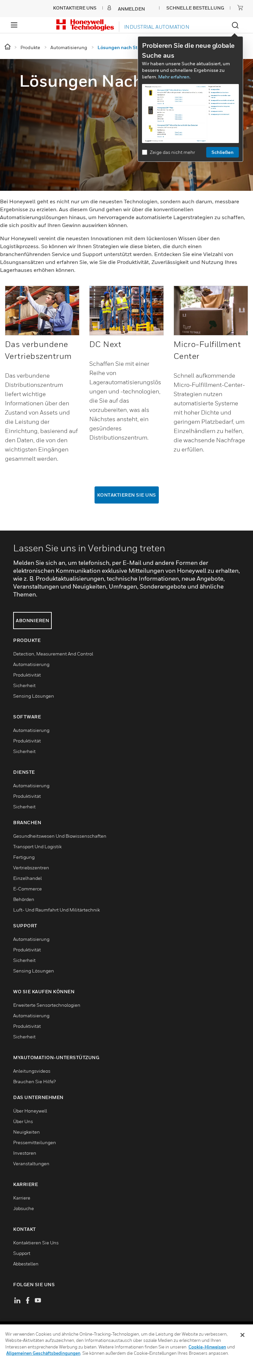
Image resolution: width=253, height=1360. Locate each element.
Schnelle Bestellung (195, 8)
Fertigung (24, 857)
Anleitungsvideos (31, 1071)
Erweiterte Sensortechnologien (46, 1005)
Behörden (23, 899)
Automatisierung (31, 664)
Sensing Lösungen (33, 696)
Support (21, 1253)
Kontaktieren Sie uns (126, 495)
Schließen (222, 152)
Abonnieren (32, 620)
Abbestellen (26, 1263)
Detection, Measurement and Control (53, 653)
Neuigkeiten (26, 1132)
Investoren (24, 1153)
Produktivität (27, 675)
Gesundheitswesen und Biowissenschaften (59, 836)
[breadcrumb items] (8, 46)
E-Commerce (27, 888)
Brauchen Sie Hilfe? (34, 1081)
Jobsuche (23, 1208)
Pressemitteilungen (34, 1142)
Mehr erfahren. (174, 76)
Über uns (23, 1121)
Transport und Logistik (37, 846)
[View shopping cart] (240, 8)
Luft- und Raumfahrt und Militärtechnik (56, 909)
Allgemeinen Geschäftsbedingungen (43, 1353)
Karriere (21, 1198)
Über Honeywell (30, 1111)
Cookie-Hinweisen (207, 1346)
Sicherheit (24, 685)
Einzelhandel (27, 878)
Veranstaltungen (31, 1163)
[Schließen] (242, 1335)
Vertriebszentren (31, 867)
